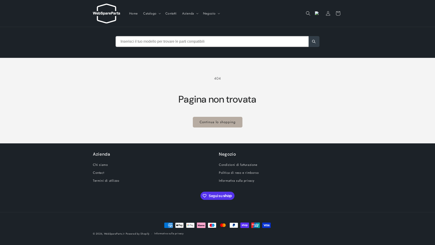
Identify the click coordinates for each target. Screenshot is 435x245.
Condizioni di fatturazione (238, 164)
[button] (151, 13)
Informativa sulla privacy (236, 180)
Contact (98, 172)
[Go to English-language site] (318, 13)
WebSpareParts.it (114, 233)
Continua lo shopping (218, 122)
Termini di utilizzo (106, 180)
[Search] (314, 41)
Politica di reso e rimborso (239, 172)
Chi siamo (100, 164)
